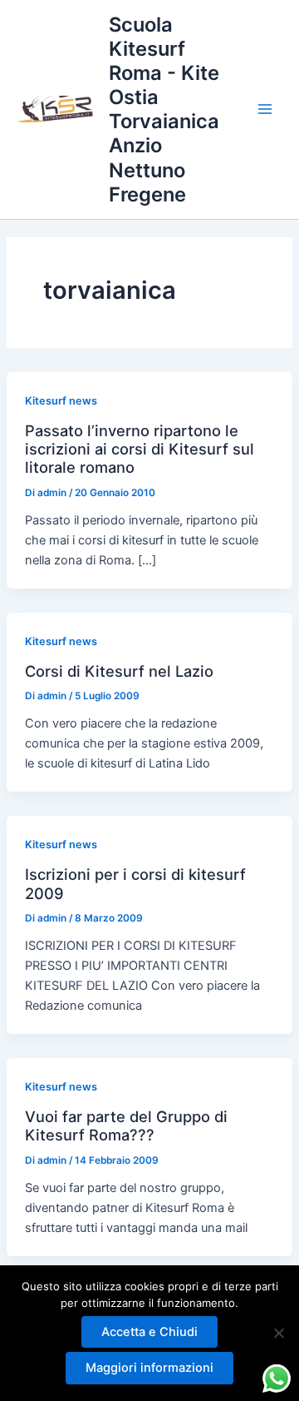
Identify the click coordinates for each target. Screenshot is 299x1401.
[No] (278, 1332)
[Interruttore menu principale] (265, 109)
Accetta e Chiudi (149, 1331)
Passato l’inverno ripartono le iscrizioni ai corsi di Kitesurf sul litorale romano (139, 449)
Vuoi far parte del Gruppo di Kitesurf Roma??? (126, 1125)
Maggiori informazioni (149, 1367)
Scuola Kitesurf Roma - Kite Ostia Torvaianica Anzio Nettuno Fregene (164, 109)
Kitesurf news (61, 401)
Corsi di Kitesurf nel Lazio (119, 671)
